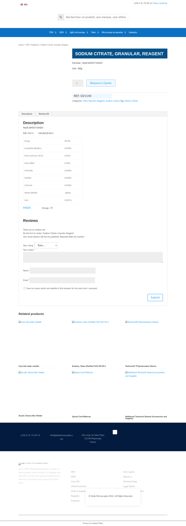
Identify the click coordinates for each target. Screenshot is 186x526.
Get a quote (128, 472)
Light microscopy (77, 32)
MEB (73, 477)
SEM (61, 32)
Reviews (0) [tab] (44, 114)
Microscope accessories (112, 32)
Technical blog (130, 482)
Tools (93, 32)
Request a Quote (100, 83)
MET (73, 472)
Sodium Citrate (131, 101)
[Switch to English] (22, 4)
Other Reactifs (89, 101)
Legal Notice (129, 486)
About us (127, 477)
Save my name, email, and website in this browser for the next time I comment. (62, 288)
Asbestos (133, 32)
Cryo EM (75, 482)
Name (26, 271)
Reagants (75, 496)
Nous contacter (160, 3)
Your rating (28, 246)
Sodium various (113, 101)
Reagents (35, 45)
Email (26, 280)
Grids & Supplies (79, 491)
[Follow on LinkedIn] (115, 432)
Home (21, 45)
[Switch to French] (26, 4)
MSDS (27, 208)
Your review (29, 250)
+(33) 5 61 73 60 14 (30, 435)
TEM (51, 32)
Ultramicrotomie (78, 486)
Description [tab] (27, 114)
